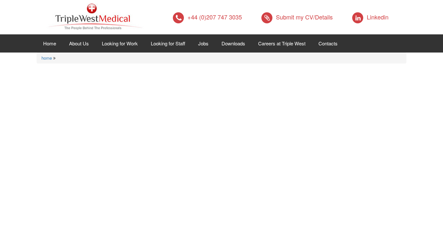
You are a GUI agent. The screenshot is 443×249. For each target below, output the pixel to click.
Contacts (328, 43)
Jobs (203, 43)
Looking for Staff (168, 43)
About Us (79, 43)
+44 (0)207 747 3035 (214, 17)
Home (53, 43)
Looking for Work (120, 43)
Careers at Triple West (281, 43)
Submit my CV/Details (304, 17)
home (47, 58)
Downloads (233, 43)
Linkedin (378, 17)
